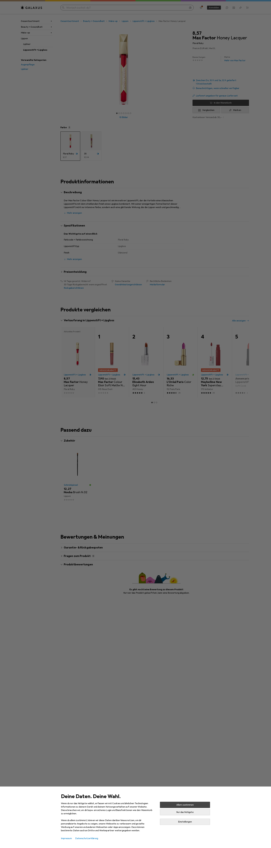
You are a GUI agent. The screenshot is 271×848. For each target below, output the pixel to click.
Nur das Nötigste (185, 812)
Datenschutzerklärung (86, 838)
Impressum (66, 838)
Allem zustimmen (185, 804)
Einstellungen (185, 821)
